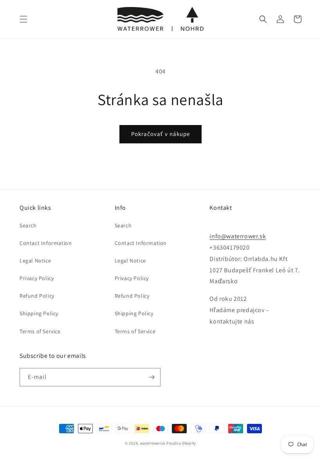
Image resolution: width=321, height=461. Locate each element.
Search (28, 225)
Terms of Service (40, 331)
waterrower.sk (153, 443)
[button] (23, 19)
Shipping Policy (39, 313)
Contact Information (46, 243)
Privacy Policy (37, 278)
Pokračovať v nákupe (160, 134)
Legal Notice (35, 260)
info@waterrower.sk (237, 236)
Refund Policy (37, 295)
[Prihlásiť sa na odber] (151, 377)
